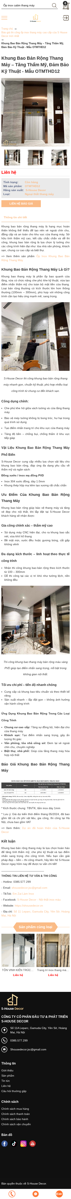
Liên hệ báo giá (21, 203)
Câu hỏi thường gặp (13, 1091)
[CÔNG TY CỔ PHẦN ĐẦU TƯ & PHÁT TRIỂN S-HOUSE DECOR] (35, 17)
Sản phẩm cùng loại (35, 927)
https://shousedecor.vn (29, 905)
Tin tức (5, 1080)
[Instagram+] (23, 1143)
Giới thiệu (7, 1070)
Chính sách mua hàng (15, 1108)
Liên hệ (6, 1085)
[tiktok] (14, 1143)
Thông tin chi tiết (15, 217)
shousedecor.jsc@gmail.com (29, 887)
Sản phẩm (7, 1075)
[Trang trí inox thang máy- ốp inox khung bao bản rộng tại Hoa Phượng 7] (24, 950)
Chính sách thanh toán (15, 1113)
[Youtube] (32, 1143)
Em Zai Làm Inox (23, 893)
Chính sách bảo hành (14, 1119)
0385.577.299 (19, 1040)
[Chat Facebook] (35, 1193)
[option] (12, 157)
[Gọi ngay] (12, 1193)
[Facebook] (4, 1143)
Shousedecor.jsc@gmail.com (28, 1049)
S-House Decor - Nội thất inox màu (39, 899)
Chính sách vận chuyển (16, 1124)
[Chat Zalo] (59, 1193)
